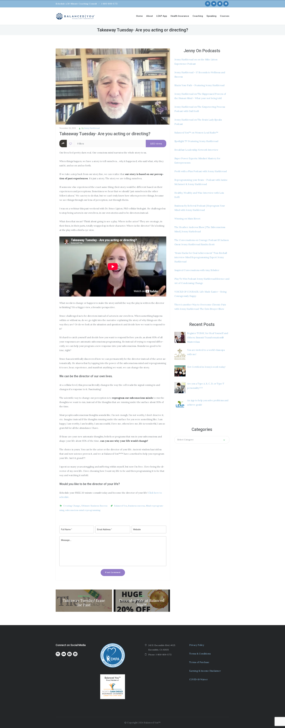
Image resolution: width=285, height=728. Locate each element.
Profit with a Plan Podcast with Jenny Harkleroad (200, 171)
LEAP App (161, 16)
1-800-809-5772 (109, 3)
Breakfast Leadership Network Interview (196, 149)
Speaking (211, 16)
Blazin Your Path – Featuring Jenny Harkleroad (199, 85)
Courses (224, 16)
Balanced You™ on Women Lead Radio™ (196, 132)
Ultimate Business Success (94, 505)
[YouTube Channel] (213, 3)
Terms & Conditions (200, 653)
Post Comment (112, 572)
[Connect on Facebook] (220, 3)
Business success (136, 505)
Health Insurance (180, 16)
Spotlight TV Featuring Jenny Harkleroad (196, 141)
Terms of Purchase (199, 662)
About (149, 16)
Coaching (198, 16)
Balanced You (120, 505)
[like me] (70, 143)
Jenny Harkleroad (92, 128)
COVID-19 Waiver (198, 679)
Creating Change (71, 505)
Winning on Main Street (187, 218)
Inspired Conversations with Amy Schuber (196, 270)
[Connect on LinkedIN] (226, 3)
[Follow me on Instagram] (207, 3)
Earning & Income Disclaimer (205, 670)
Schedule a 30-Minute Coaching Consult (76, 3)
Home (139, 16)
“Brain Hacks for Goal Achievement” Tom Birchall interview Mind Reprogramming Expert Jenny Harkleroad (200, 257)
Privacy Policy (196, 645)
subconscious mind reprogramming (82, 510)
